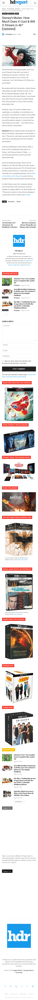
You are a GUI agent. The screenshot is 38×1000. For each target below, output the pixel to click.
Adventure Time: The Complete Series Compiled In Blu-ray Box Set (24, 281)
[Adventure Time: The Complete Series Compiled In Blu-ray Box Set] (7, 281)
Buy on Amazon (18, 614)
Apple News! (17, 970)
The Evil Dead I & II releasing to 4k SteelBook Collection (9, 225)
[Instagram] (11, 986)
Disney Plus (11, 201)
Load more (18, 801)
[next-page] (6, 314)
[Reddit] (22, 986)
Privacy (30, 994)
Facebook (27, 265)
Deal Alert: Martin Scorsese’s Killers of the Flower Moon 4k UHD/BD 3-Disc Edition (24, 793)
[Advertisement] (19, 831)
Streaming (10, 9)
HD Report (9, 34)
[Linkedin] (16, 986)
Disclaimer (23, 994)
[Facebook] (5, 986)
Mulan (19, 201)
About (7, 994)
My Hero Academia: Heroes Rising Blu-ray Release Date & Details (28, 225)
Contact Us (14, 994)
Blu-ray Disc (6, 285)
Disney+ (17, 9)
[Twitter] (27, 986)
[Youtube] (33, 986)
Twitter (10, 265)
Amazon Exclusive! (22, 559)
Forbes (27, 195)
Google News (28, 260)
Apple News (17, 265)
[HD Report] (19, 2)
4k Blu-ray (5, 297)
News (16, 13)
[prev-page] (3, 314)
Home (4, 9)
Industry (11, 13)
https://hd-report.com (19, 253)
